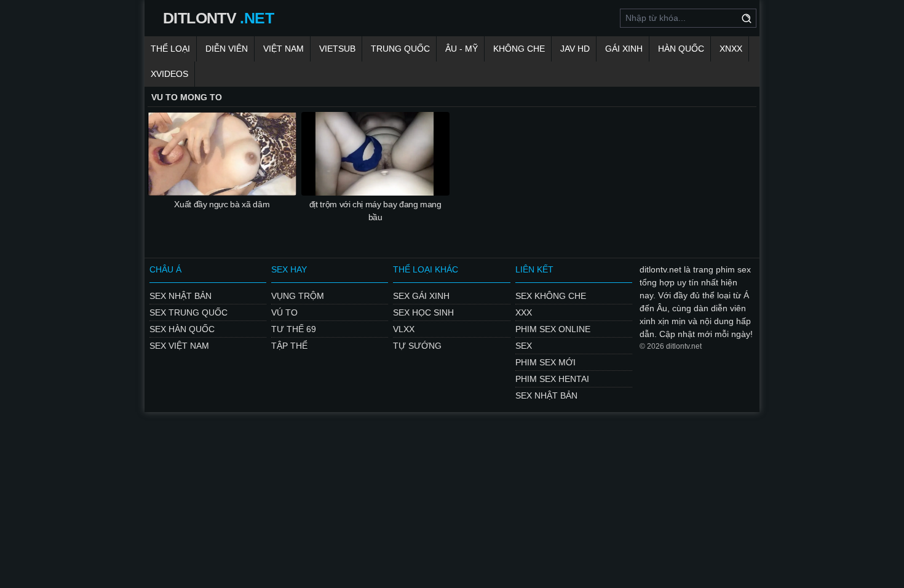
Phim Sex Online (552, 329)
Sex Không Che (550, 296)
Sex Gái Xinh (421, 296)
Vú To (284, 312)
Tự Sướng (417, 346)
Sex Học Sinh (423, 312)
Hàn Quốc (681, 49)
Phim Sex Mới (545, 362)
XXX (523, 312)
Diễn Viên (226, 49)
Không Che (519, 49)
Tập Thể (289, 346)
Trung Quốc (400, 49)
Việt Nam (283, 49)
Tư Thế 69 (293, 329)
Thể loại (170, 49)
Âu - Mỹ (461, 49)
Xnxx (731, 49)
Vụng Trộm (297, 296)
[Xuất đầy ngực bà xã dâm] (222, 154)
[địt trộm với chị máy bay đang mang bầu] (375, 154)
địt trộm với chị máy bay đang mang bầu (375, 210)
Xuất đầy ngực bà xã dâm (221, 204)
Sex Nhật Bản (180, 296)
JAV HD (575, 49)
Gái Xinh (624, 49)
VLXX (403, 329)
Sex (523, 346)
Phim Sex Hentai (552, 379)
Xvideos (169, 74)
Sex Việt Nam (179, 346)
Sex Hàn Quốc (182, 329)
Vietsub (337, 49)
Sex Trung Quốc (188, 312)
